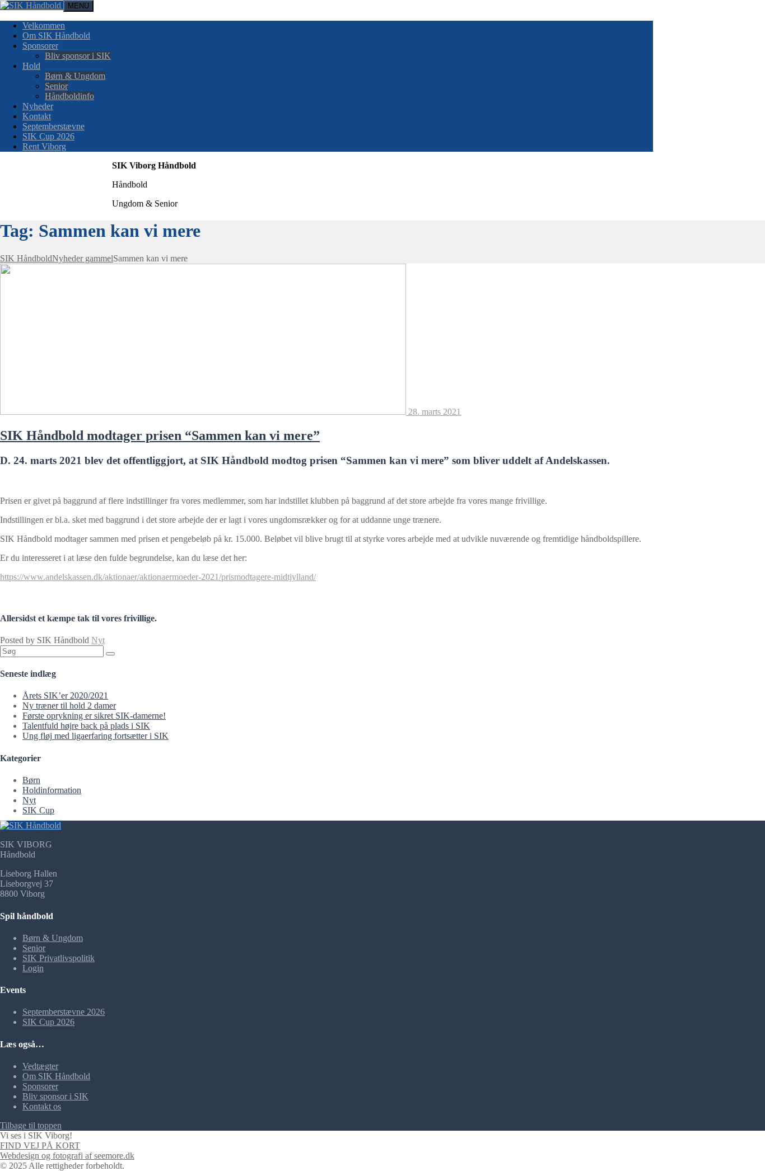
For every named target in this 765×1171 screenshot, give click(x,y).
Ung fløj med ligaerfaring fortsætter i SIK (95, 736)
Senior (56, 86)
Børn (31, 780)
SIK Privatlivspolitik (58, 958)
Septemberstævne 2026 (63, 1012)
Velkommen (43, 25)
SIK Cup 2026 (48, 136)
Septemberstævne (53, 126)
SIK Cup (38, 810)
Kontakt (36, 116)
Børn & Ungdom (75, 76)
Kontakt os (41, 1106)
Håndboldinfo (69, 96)
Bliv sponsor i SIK (78, 55)
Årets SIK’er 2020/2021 (65, 695)
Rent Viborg (44, 146)
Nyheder (37, 106)
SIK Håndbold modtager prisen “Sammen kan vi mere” (160, 435)
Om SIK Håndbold (56, 35)
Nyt (98, 640)
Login (33, 968)
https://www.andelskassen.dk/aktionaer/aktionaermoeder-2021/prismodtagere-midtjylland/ (158, 577)
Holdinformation (51, 790)
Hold (31, 66)
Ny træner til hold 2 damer (69, 705)
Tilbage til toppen (31, 1125)
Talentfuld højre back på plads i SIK (86, 725)
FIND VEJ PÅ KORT (40, 1145)
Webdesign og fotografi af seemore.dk (67, 1155)
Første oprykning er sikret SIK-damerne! (94, 715)
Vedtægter (40, 1066)
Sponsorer (40, 45)
